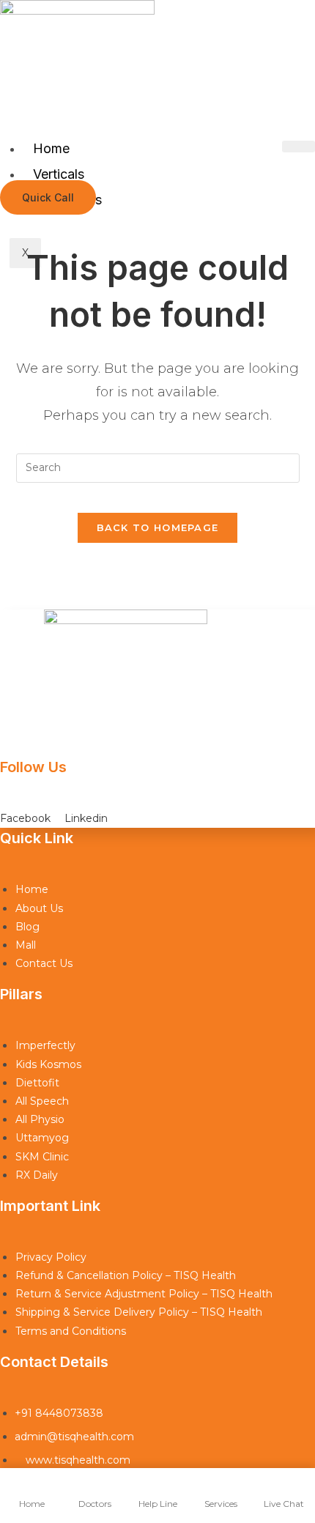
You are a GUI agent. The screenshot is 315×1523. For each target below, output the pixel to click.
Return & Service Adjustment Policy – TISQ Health (144, 1293)
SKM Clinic (42, 1156)
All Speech (42, 1101)
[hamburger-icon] (298, 146)
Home (51, 148)
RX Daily (36, 1175)
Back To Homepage (158, 527)
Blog (27, 926)
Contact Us (44, 963)
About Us (39, 908)
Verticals (58, 174)
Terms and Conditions (70, 1331)
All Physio (39, 1119)
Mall (25, 945)
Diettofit (37, 1082)
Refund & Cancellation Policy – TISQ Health (125, 1275)
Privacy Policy (50, 1257)
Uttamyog (42, 1137)
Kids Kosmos (48, 1064)
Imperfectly (45, 1045)
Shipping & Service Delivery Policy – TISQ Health (138, 1312)
